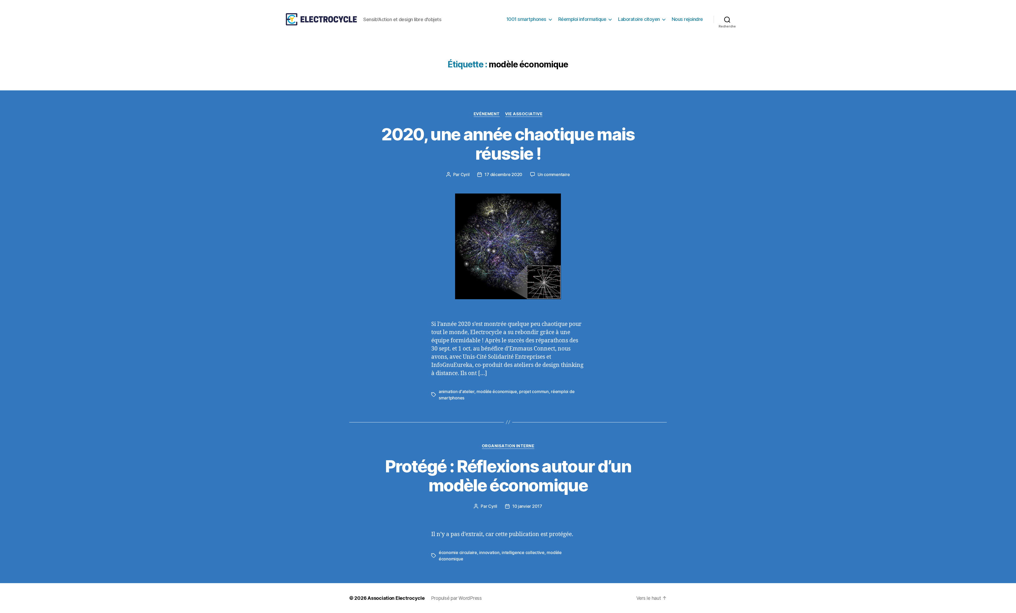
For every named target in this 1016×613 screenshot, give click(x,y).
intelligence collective (523, 552)
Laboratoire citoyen (639, 19)
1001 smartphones (526, 19)
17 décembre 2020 (503, 174)
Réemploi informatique (582, 19)
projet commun (534, 391)
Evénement (487, 114)
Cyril (465, 174)
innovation (489, 552)
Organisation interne (508, 446)
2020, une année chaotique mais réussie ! (507, 144)
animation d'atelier (456, 391)
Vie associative (523, 114)
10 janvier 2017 (527, 506)
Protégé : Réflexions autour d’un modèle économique (508, 476)
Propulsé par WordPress (456, 598)
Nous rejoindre (687, 19)
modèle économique (497, 391)
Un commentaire (554, 174)
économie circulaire (458, 552)
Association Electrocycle (396, 598)
